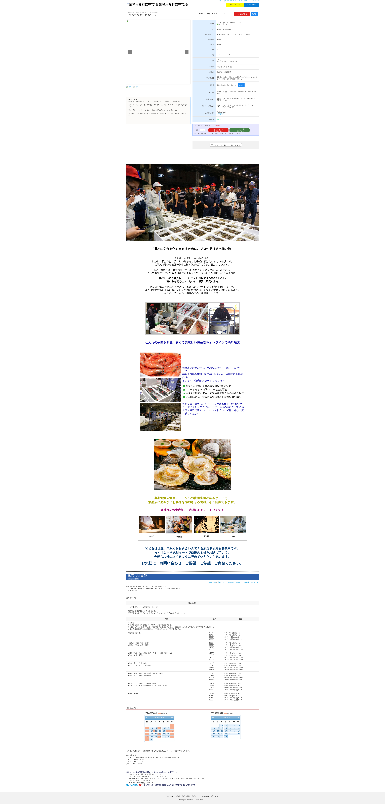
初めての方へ (170, 796)
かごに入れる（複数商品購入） (218, 130)
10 (152, 731)
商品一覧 (221, 582)
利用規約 (178, 796)
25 (156, 737)
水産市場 (131, 13)
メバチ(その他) (153, 13)
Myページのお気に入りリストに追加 (225, 145)
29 (172, 737)
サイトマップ (238, 1)
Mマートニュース (235, 5)
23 (147, 737)
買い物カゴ (256, 1)
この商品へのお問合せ (234, 582)
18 (156, 734)
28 (168, 737)
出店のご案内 (251, 5)
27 (164, 737)
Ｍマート (221, 1)
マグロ (144, 13)
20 (164, 734)
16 (147, 734)
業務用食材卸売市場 (173, 4)
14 (168, 731)
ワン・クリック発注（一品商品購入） (239, 130)
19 (160, 734)
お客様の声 (220, 114)
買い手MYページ (196, 796)
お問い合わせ (247, 1)
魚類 (137, 13)
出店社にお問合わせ (251, 582)
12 (160, 731)
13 (164, 731)
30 (147, 739)
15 (172, 731)
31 (152, 739)
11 (156, 731)
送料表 (254, 14)
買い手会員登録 (135, 785)
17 (152, 734)
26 (160, 737)
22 (172, 734)
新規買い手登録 (229, 1)
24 (152, 737)
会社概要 (212, 582)
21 (168, 734)
